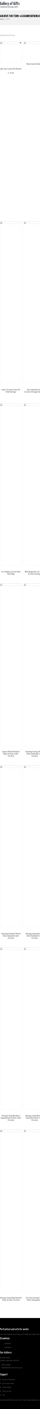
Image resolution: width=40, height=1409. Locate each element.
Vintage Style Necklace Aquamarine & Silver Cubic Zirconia (11, 1118)
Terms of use (6, 1391)
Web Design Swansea (30, 1400)
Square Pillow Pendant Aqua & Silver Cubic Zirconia (11, 754)
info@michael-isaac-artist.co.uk (11, 1368)
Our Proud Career (8, 1383)
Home (1, 19)
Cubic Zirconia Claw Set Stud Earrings (11, 391)
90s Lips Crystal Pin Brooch (10, 69)
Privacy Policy (6, 1387)
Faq (3, 1395)
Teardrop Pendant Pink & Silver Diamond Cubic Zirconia (10, 936)
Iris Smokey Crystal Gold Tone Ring (10, 573)
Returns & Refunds (8, 1379)
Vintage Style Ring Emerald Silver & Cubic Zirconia (11, 1299)
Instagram (7, 1347)
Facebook (7, 1343)
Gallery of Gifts (10, 4)
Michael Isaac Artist (15, 1400)
